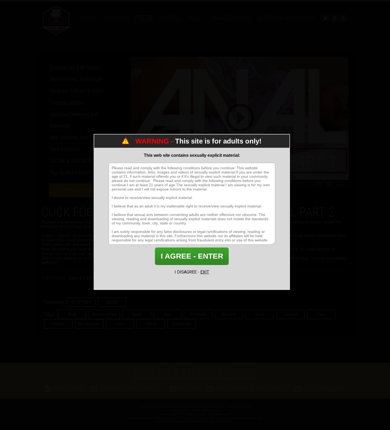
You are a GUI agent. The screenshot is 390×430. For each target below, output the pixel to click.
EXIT (204, 272)
